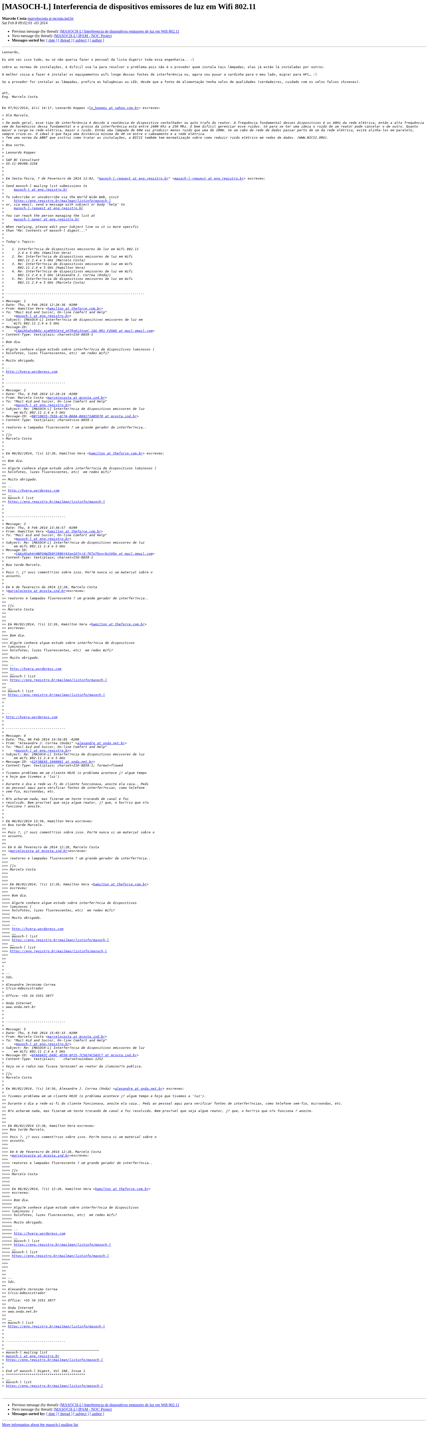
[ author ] (97, 40)
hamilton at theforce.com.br (74, 308)
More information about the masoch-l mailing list (40, 1425)
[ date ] (51, 40)
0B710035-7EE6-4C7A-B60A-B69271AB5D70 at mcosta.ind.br (84, 416)
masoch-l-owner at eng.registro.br (46, 219)
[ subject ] (81, 40)
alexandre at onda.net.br (101, 743)
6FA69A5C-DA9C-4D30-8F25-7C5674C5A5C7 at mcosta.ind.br (84, 1055)
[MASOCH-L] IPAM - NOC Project (83, 36)
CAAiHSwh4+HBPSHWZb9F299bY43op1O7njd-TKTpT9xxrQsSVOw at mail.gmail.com (84, 554)
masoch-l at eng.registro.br (40, 189)
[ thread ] (65, 40)
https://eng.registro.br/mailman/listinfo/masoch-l (62, 201)
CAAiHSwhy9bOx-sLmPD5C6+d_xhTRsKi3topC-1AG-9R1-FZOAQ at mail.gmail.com (84, 331)
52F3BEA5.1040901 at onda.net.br (62, 762)
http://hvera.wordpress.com (31, 371)
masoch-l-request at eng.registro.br (133, 178)
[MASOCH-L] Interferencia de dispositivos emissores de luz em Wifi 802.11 (119, 31)
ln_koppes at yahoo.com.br (114, 108)
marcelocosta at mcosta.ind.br (50, 18)
